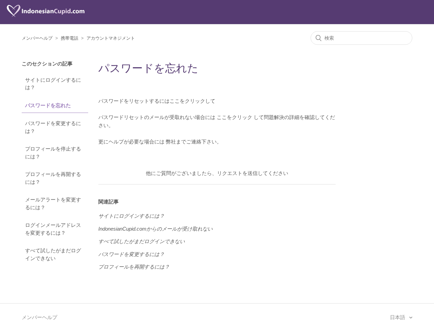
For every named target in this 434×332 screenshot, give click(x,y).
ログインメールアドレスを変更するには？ (53, 229)
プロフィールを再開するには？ (53, 178)
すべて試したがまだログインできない (53, 254)
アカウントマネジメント (110, 38)
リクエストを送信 (237, 173)
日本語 (398, 317)
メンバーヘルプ (37, 38)
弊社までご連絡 (183, 141)
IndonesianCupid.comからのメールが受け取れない (155, 229)
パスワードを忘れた (48, 105)
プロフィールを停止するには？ (53, 152)
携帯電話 (69, 38)
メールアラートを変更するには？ (53, 203)
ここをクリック (234, 117)
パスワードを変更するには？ (53, 127)
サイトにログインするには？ (53, 84)
